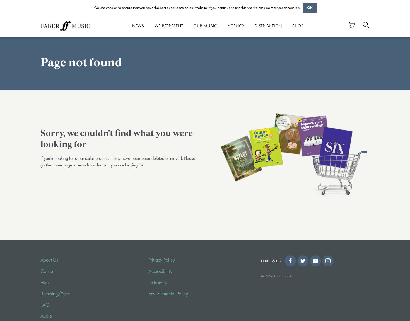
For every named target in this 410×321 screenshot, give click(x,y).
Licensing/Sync (55, 294)
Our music (205, 26)
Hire (44, 283)
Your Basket (352, 25)
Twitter (302, 260)
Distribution (268, 26)
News (138, 26)
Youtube (315, 260)
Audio (46, 316)
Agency (236, 26)
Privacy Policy (161, 260)
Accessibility (160, 271)
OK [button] (310, 7)
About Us (49, 260)
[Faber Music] (65, 26)
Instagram (328, 260)
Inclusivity (157, 283)
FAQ (44, 305)
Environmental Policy (168, 294)
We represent (169, 26)
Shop (297, 26)
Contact (48, 271)
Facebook (290, 260)
